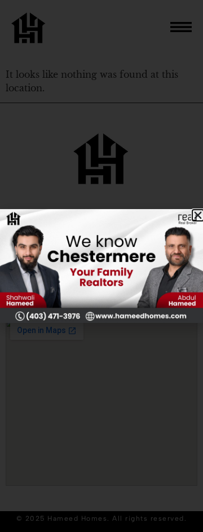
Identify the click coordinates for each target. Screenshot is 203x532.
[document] (101, 266)
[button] (198, 215)
